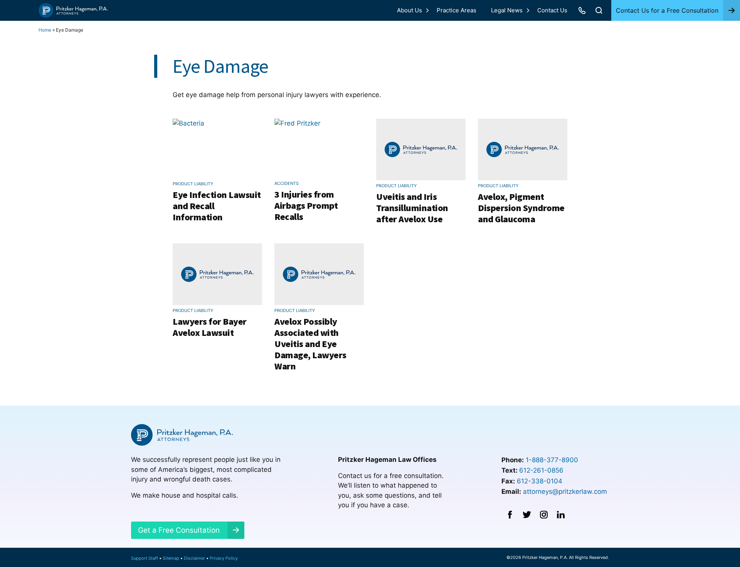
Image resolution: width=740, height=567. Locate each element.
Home (45, 30)
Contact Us (552, 10)
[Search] (599, 10)
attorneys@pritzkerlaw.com (565, 491)
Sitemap (171, 558)
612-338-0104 (539, 481)
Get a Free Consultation (179, 530)
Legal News (507, 10)
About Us (409, 10)
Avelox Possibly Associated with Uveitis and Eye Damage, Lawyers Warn (310, 343)
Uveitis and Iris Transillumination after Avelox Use (412, 208)
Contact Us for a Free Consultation (667, 10)
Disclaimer (194, 558)
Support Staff (144, 558)
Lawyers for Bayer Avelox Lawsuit (210, 327)
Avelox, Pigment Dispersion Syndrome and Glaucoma (521, 208)
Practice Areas (456, 10)
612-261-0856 (541, 470)
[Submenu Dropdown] (427, 10)
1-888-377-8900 (552, 460)
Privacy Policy (224, 558)
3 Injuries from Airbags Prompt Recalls (306, 205)
